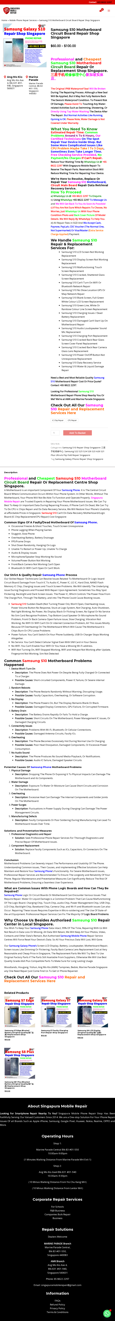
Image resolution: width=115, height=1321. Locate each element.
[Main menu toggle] (109, 11)
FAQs (57, 1300)
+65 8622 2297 (104, 2)
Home (4, 20)
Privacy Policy (57, 1308)
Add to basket (77, 432)
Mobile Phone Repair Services (23, 20)
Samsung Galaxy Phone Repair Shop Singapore (79, 459)
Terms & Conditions (57, 1312)
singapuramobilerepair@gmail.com (61, 1285)
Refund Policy (57, 1304)
